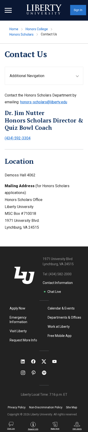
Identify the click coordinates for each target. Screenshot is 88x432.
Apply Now (17, 308)
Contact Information (58, 283)
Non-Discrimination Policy (45, 407)
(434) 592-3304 (18, 138)
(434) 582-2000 (60, 274)
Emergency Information (18, 320)
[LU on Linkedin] (25, 361)
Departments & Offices (64, 317)
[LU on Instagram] (25, 372)
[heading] (46, 76)
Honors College (37, 29)
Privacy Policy (17, 407)
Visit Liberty (18, 331)
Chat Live (54, 292)
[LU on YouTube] (57, 361)
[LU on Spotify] (46, 372)
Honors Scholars (21, 34)
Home (13, 29)
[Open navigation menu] (8, 10)
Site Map (71, 407)
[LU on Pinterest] (35, 372)
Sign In (78, 10)
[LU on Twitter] (46, 361)
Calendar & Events (61, 308)
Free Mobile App (60, 336)
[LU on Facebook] (36, 361)
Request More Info (23, 340)
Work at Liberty (59, 326)
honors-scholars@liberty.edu (43, 102)
